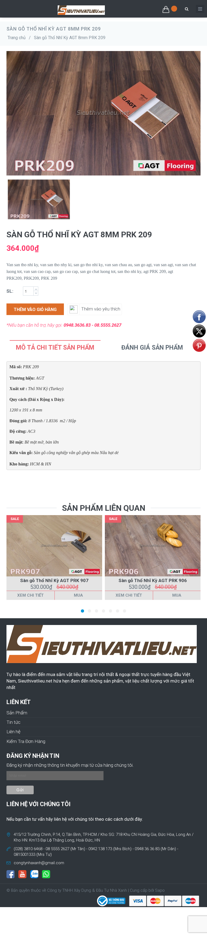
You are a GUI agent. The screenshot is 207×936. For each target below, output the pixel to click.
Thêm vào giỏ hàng (35, 309)
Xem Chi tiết (30, 595)
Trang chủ (17, 37)
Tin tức (13, 722)
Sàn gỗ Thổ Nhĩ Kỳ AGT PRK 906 (153, 580)
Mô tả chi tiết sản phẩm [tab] (55, 347)
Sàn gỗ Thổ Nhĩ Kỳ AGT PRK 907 (54, 580)
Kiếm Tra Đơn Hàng (25, 741)
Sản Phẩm (16, 712)
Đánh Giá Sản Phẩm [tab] (152, 347)
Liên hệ (13, 731)
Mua (78, 595)
